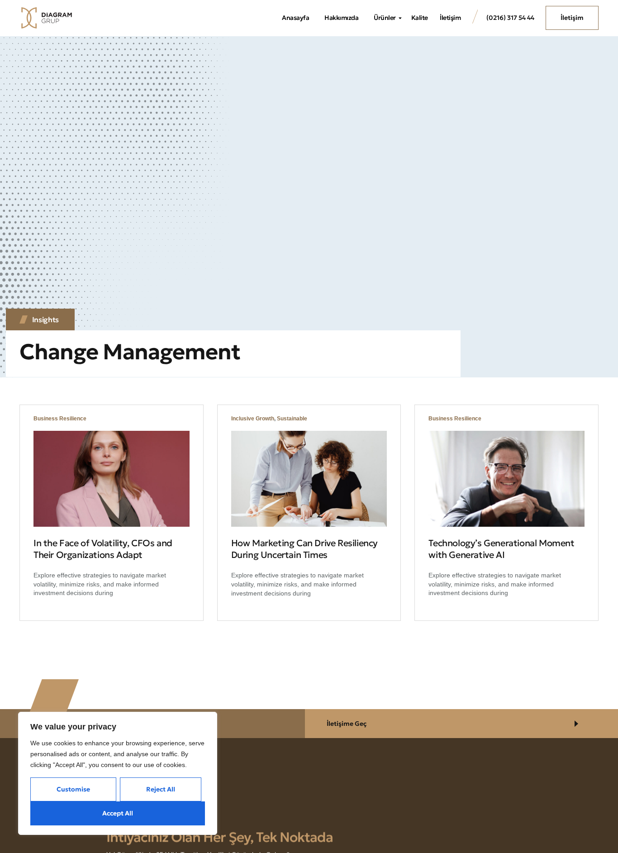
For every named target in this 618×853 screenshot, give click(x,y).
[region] (117, 773)
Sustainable (292, 418)
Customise (73, 789)
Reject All (160, 789)
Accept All (117, 813)
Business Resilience (59, 418)
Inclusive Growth (252, 418)
